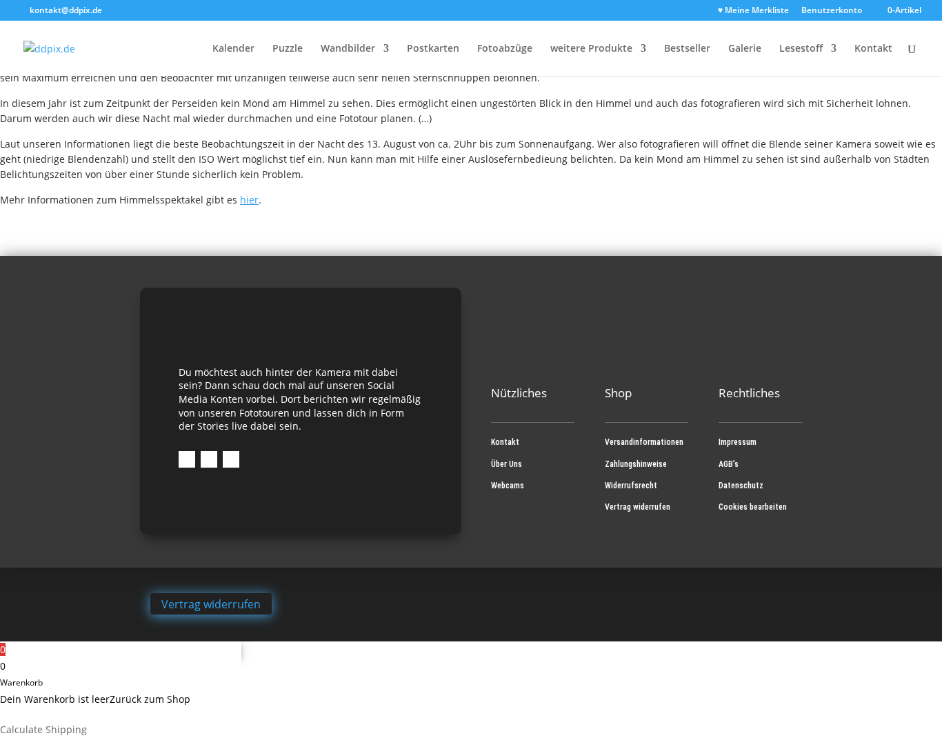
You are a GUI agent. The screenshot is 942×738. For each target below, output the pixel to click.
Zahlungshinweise (636, 464)
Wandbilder (348, 48)
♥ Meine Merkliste (753, 11)
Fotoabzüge (504, 48)
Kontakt (873, 48)
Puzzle (287, 48)
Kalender (233, 48)
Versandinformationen (644, 442)
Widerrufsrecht (631, 485)
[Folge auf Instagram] (209, 459)
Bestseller (687, 48)
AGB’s (729, 464)
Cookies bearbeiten (753, 507)
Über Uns (506, 464)
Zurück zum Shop (150, 699)
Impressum (737, 442)
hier (249, 199)
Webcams (507, 485)
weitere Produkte (591, 48)
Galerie (744, 48)
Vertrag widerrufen (637, 507)
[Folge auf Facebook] (187, 459)
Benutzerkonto (831, 11)
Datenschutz (741, 485)
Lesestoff (801, 48)
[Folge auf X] (231, 459)
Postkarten (433, 48)
